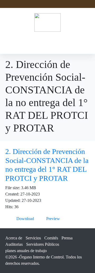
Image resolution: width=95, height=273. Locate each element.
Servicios (33, 238)
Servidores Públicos (42, 244)
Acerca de (13, 238)
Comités (51, 238)
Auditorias (14, 244)
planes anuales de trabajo (26, 250)
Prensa (67, 238)
